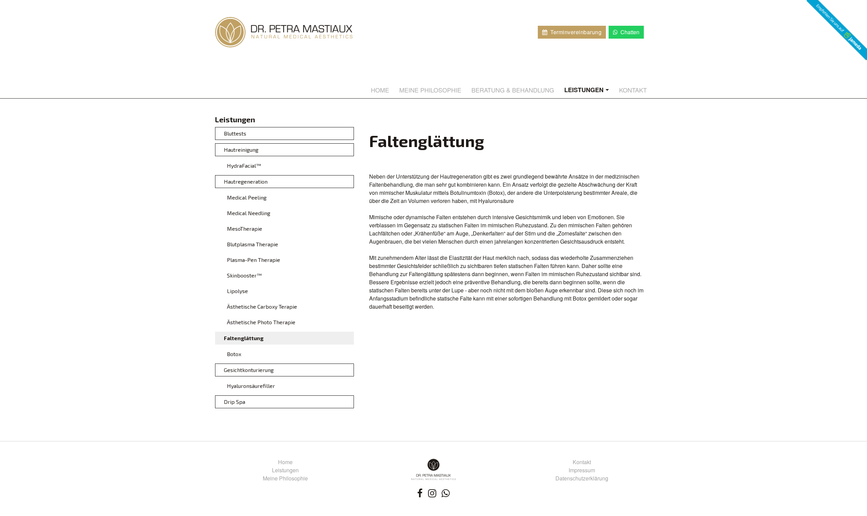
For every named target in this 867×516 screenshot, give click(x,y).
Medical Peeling (247, 197)
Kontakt (582, 462)
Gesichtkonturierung (249, 370)
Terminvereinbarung (575, 32)
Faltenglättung (243, 338)
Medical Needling (248, 213)
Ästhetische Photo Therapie (261, 322)
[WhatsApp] (446, 492)
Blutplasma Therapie (252, 244)
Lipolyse (237, 291)
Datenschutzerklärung (581, 478)
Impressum (582, 470)
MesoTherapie (244, 228)
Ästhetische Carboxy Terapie (262, 306)
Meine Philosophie (285, 478)
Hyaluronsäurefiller (251, 386)
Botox (234, 354)
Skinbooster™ (244, 275)
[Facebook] (420, 492)
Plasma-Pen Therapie (253, 259)
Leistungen (285, 470)
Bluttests (235, 133)
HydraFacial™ (244, 165)
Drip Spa (234, 401)
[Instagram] (432, 492)
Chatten (629, 32)
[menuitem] (380, 89)
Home (285, 462)
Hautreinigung (241, 149)
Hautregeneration (246, 181)
